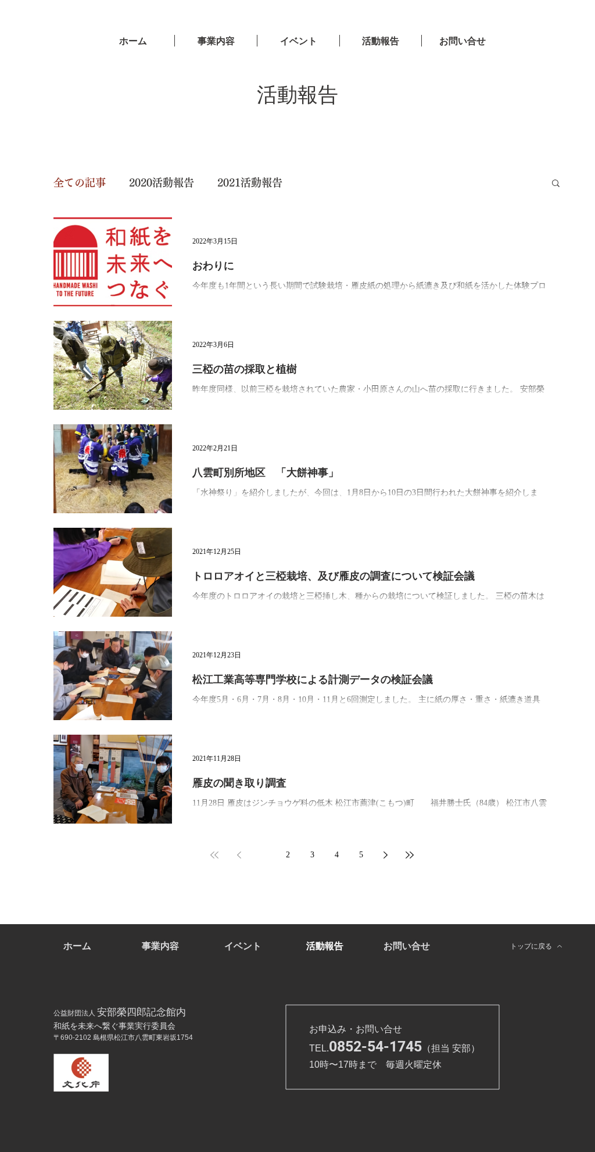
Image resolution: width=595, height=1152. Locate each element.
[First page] (214, 855)
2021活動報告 (249, 182)
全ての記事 (79, 182)
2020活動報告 (161, 182)
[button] (555, 184)
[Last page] (409, 855)
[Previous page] (238, 855)
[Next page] (385, 855)
